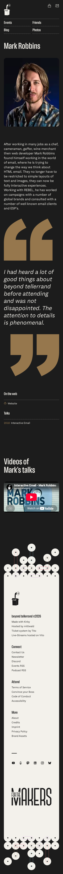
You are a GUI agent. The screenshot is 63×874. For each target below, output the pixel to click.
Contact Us (18, 652)
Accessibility (19, 701)
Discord (16, 661)
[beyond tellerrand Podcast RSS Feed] (20, 763)
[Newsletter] (57, 6)
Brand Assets (19, 736)
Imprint (16, 727)
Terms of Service (21, 687)
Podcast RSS (19, 670)
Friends (36, 22)
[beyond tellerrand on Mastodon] (28, 763)
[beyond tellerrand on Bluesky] (49, 763)
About (15, 718)
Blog (6, 30)
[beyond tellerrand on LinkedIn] (35, 763)
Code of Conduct (21, 696)
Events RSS (18, 665)
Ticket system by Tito (24, 630)
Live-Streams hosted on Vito (28, 635)
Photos (36, 30)
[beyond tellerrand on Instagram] (42, 763)
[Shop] (49, 6)
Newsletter (18, 656)
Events (8, 22)
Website (12, 403)
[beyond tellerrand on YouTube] (13, 763)
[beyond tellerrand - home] (7, 10)
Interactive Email (20, 423)
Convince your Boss (23, 692)
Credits (16, 722)
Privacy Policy (19, 731)
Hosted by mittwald (23, 626)
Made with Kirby (21, 621)
